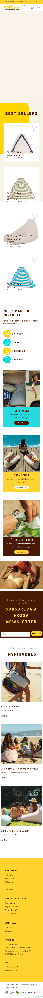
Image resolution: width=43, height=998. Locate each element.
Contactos (8, 931)
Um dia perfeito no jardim (15, 831)
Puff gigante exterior (13, 244)
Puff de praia (11, 158)
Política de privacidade (12, 967)
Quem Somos (9, 927)
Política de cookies (11, 970)
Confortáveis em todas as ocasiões (20, 769)
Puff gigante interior (13, 246)
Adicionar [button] (21, 188)
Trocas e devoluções (11, 910)
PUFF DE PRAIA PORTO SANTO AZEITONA (14, 196)
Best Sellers (9, 889)
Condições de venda (11, 914)
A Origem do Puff (10, 706)
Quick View (11, 128)
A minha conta (10, 903)
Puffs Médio (9, 875)
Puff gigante (11, 241)
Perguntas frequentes (12, 906)
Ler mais (21, 144)
